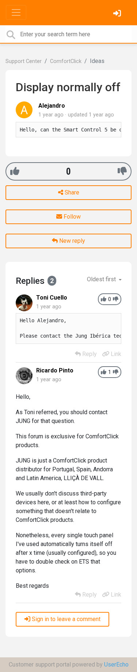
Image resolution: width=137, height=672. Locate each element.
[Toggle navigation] (16, 12)
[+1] (14, 171)
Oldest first (102, 279)
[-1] (122, 171)
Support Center (23, 61)
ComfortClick (65, 61)
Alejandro (51, 105)
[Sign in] (118, 14)
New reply (71, 240)
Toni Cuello (51, 297)
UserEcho (116, 664)
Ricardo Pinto (54, 370)
